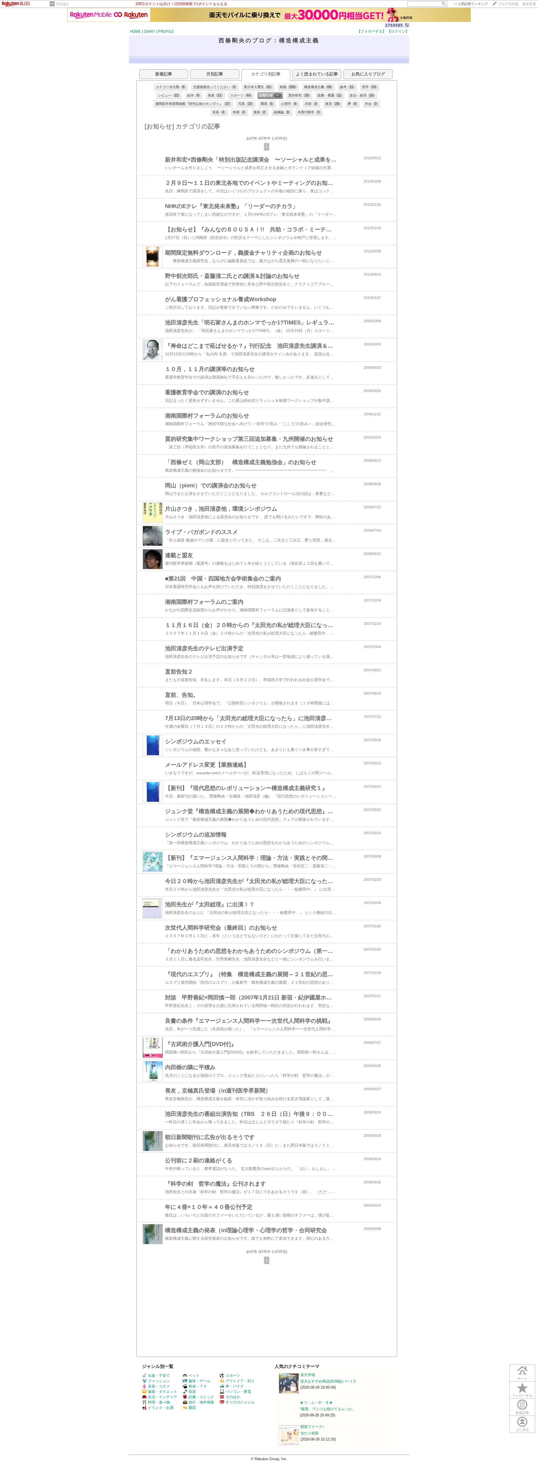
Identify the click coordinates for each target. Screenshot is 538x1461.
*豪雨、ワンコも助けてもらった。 (328, 1409)
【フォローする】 (371, 31)
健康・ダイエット (162, 1391)
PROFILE (166, 31)
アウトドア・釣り (240, 1381)
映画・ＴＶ (198, 1386)
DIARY (149, 31)
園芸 (192, 1407)
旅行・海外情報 (201, 1402)
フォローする (522, 1396)
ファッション (159, 1381)
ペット (194, 1376)
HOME (135, 31)
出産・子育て (159, 1376)
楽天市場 (529, 4)
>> (471, 4)
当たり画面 (309, 1433)
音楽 (192, 1391)
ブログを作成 (508, 4)
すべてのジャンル (240, 1402)
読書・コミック (201, 1397)
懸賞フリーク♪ (312, 1427)
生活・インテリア (162, 1397)
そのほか (62, 4)
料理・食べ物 (159, 1402)
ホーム (522, 1379)
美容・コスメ (159, 1386)
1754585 (394, 25)
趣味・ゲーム (199, 1381)
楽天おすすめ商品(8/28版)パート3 (327, 1381)
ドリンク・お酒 (160, 1407)
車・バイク (235, 1386)
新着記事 (522, 1413)
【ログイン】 (398, 31)
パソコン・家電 (238, 1391)
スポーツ (233, 1376)
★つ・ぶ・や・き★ (316, 1402)
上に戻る (522, 1430)
